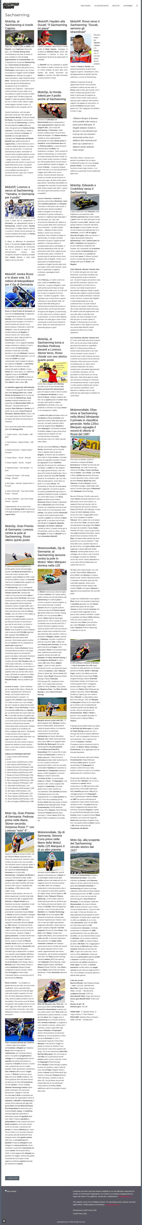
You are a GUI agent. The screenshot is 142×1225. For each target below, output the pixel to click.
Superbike (128, 6)
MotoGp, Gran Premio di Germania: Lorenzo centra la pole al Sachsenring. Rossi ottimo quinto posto (19, 533)
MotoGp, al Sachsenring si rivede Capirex (19, 25)
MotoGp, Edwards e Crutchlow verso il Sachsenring (83, 189)
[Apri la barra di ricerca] (137, 5)
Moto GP (116, 6)
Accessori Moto (101, 6)
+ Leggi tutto (12, 1178)
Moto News (86, 6)
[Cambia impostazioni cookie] (4, 1221)
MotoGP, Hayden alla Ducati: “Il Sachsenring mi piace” (52, 25)
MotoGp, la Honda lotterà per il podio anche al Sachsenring (52, 95)
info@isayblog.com (125, 1196)
